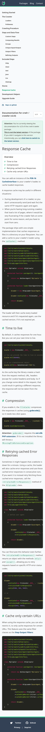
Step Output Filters (24, 632)
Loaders (8, 21)
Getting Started (8, 12)
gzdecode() (35, 410)
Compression (13, 165)
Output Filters (10, 51)
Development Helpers (11, 94)
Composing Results (12, 40)
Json (7, 74)
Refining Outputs (11, 55)
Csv (6, 78)
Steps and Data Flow (10, 32)
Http (7, 63)
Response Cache (8, 90)
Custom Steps (10, 36)
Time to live (12, 161)
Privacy (17, 727)
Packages (23, 3)
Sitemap (8, 82)
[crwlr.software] (3, 3)
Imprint (27, 727)
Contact (39, 3)
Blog (32, 3)
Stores (4, 86)
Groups (8, 44)
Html (7, 67)
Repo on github (11, 105)
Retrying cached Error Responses (21, 168)
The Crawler (7, 17)
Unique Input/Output (13, 48)
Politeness (9, 24)
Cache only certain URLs (17, 171)
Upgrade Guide (8, 98)
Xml (6, 71)
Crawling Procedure (10, 28)
